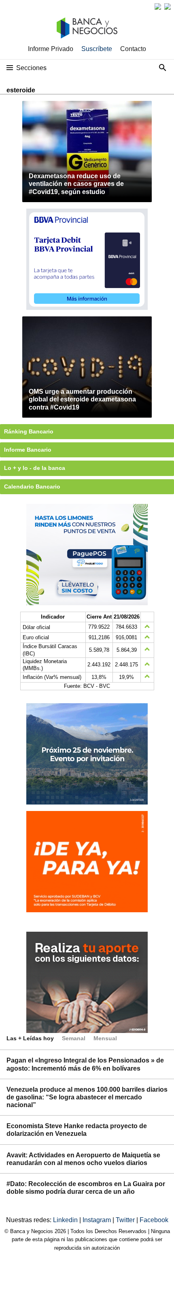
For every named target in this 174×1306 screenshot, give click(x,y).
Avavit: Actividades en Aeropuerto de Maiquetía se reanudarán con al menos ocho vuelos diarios (83, 1159)
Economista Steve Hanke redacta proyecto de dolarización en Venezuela (76, 1129)
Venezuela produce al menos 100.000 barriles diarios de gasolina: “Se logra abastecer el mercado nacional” (87, 1097)
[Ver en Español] (167, 6)
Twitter (126, 1219)
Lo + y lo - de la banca (34, 468)
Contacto (133, 48)
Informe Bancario (27, 449)
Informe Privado (50, 48)
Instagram (97, 1219)
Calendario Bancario (32, 486)
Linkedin (66, 1219)
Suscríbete (96, 48)
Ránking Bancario (28, 431)
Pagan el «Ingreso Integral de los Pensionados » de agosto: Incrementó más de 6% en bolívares (85, 1064)
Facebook (154, 1219)
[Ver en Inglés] (158, 6)
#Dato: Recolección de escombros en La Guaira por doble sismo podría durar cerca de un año (85, 1187)
